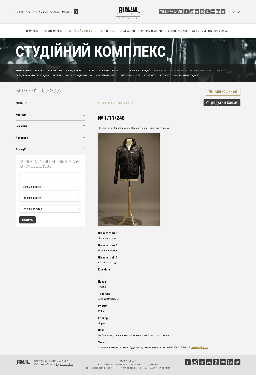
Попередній (107, 103)
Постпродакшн (53, 30)
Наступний (124, 103)
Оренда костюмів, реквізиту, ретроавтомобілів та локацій (189, 70)
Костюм (21, 115)
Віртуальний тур (130, 75)
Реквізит (21, 126)
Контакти (55, 11)
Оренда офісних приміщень (32, 75)
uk (234, 11)
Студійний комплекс (80, 30)
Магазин (67, 11)
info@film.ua (162, 368)
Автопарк (22, 138)
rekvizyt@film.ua (199, 347)
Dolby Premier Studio (110, 70)
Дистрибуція (106, 30)
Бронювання (23, 70)
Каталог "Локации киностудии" (179, 75)
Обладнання (74, 70)
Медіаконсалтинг (152, 30)
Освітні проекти (177, 30)
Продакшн (32, 30)
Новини (20, 11)
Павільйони (55, 70)
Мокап (90, 70)
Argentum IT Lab (64, 364)
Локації (20, 149)
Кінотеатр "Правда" (138, 70)
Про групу (31, 11)
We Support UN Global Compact (211, 30)
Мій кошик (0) (226, 92)
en (239, 11)
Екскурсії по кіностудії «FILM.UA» (72, 75)
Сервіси (43, 11)
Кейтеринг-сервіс (106, 75)
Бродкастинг (128, 30)
